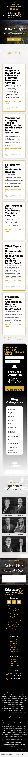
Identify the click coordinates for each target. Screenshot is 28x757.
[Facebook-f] (11, 9)
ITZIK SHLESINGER (20, 515)
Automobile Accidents (14, 611)
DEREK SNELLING (8, 554)
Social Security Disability (14, 627)
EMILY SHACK (20, 534)
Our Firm (14, 639)
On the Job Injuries (14, 631)
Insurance (11, 420)
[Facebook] (9, 602)
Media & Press (14, 663)
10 (20, 337)
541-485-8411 (14, 5)
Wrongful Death (14, 625)
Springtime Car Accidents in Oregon (13, 168)
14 (8, 339)
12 (24, 337)
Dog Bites (14, 617)
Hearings (11, 416)
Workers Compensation (13, 451)
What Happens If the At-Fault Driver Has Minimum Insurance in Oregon (13, 75)
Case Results (14, 643)
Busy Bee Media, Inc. (19, 754)
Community (14, 647)
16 (12, 339)
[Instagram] (14, 9)
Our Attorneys (14, 641)
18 (17, 339)
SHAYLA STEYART (20, 554)
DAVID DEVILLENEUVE (8, 515)
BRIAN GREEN (8, 534)
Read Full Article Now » (13, 102)
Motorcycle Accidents (11, 431)
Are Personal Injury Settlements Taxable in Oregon (13, 210)
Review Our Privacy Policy (14, 749)
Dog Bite (11, 413)
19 (20, 339)
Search (12, 361)
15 (10, 339)
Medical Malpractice (14, 619)
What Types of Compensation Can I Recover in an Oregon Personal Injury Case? (14, 254)
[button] (3, 15)
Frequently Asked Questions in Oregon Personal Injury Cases (13, 302)
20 (22, 339)
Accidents (11, 409)
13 (5, 339)
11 (22, 337)
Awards (14, 661)
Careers (14, 659)
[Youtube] (17, 9)
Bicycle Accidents (14, 613)
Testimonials (14, 649)
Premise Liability (14, 623)
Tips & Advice (12, 447)
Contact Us (14, 645)
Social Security (13, 443)
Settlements (12, 440)
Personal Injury (13, 436)
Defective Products (14, 615)
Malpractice (12, 424)
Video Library (14, 665)
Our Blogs (14, 651)
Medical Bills (12, 427)
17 (15, 339)
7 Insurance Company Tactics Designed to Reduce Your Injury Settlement (13, 125)
